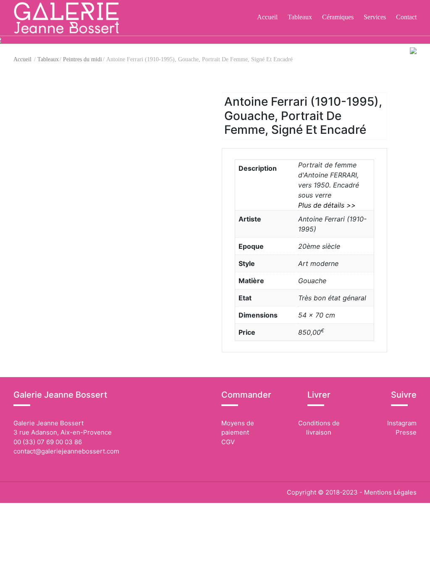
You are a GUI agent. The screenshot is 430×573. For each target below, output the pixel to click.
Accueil (267, 17)
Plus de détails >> (327, 205)
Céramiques (338, 17)
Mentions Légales (390, 492)
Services (375, 17)
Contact (406, 17)
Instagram (401, 423)
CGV (228, 442)
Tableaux (300, 17)
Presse (406, 432)
